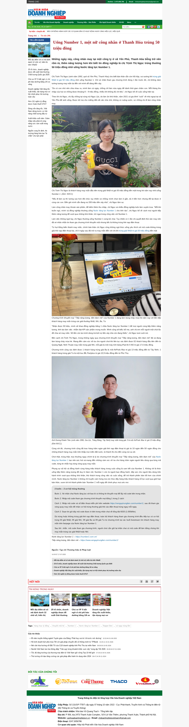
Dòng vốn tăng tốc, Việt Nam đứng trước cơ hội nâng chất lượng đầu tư (37, 111)
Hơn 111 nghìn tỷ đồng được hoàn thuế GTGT (71, 574)
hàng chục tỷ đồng (41, 626)
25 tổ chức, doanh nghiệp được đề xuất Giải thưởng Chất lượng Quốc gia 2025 (38, 72)
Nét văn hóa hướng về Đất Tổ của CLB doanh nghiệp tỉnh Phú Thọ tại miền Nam (63, 645)
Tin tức (37, 22)
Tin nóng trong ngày (41, 589)
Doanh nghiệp (68, 22)
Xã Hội (121, 22)
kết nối (34, 581)
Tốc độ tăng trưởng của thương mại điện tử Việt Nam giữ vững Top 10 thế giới (63, 653)
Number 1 (72, 626)
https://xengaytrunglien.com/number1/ (126, 503)
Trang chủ (33, 2)
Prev (32, 681)
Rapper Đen (107, 626)
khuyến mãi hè (58, 626)
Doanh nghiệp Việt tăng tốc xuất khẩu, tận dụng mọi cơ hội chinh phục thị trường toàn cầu (87, 570)
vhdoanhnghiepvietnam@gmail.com (147, 1)
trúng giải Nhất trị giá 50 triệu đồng (134, 231)
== (135, 22)
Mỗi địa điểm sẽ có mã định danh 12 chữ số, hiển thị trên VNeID (39, 62)
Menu (129, 22)
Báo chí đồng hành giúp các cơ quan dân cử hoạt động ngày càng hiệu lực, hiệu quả (83, 31)
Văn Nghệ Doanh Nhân (107, 22)
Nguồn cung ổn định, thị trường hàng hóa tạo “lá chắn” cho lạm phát (37, 133)
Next (156, 681)
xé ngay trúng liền (123, 626)
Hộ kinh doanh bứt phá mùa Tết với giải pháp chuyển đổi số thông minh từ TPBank (64, 642)
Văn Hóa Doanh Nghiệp (51, 22)
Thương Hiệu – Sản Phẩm (86, 22)
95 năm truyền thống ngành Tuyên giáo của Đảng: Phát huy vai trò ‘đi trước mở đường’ (66, 638)
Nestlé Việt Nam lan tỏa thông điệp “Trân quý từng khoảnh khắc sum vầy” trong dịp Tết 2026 (68, 649)
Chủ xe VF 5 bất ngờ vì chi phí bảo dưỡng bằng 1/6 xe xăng (39, 81)
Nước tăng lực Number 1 (104, 210)
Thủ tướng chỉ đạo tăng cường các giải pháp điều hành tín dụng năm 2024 (61, 656)
